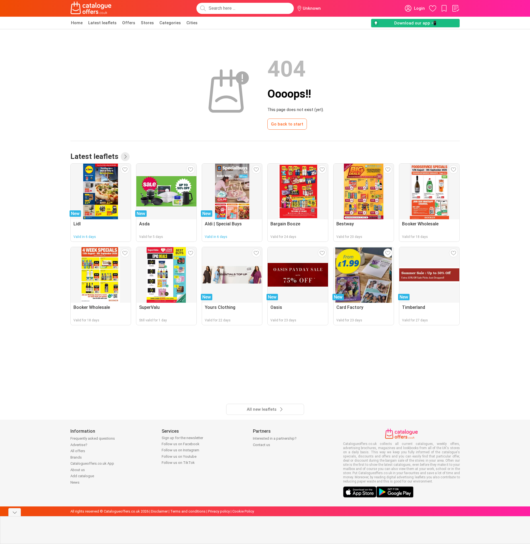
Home (77, 22)
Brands (76, 457)
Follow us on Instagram (180, 450)
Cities (192, 22)
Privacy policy (219, 511)
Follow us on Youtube (179, 456)
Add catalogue (82, 476)
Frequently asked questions (92, 438)
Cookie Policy (243, 511)
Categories (170, 22)
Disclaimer (159, 511)
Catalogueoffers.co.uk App (92, 463)
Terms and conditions (188, 511)
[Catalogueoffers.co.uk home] (91, 8)
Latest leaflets (102, 22)
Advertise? (78, 445)
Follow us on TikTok (178, 463)
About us (77, 470)
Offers (128, 22)
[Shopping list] (455, 8)
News (75, 482)
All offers (77, 451)
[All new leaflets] (125, 156)
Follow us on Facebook (180, 444)
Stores (147, 22)
